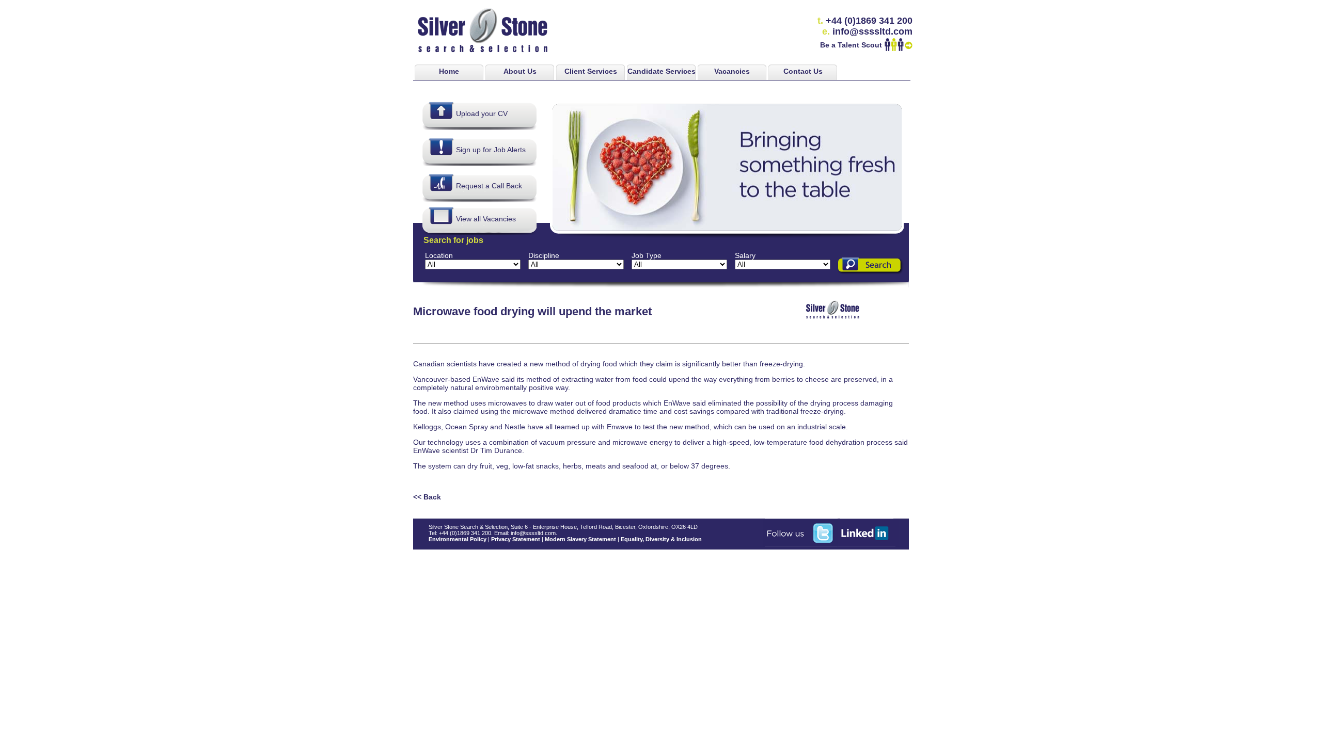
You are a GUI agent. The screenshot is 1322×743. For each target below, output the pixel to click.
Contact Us (803, 71)
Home (449, 71)
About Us (520, 71)
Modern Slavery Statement (580, 539)
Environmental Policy (457, 539)
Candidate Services (661, 71)
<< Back (427, 497)
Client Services (590, 71)
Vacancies (732, 71)
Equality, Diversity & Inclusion (661, 539)
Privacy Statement (515, 539)
